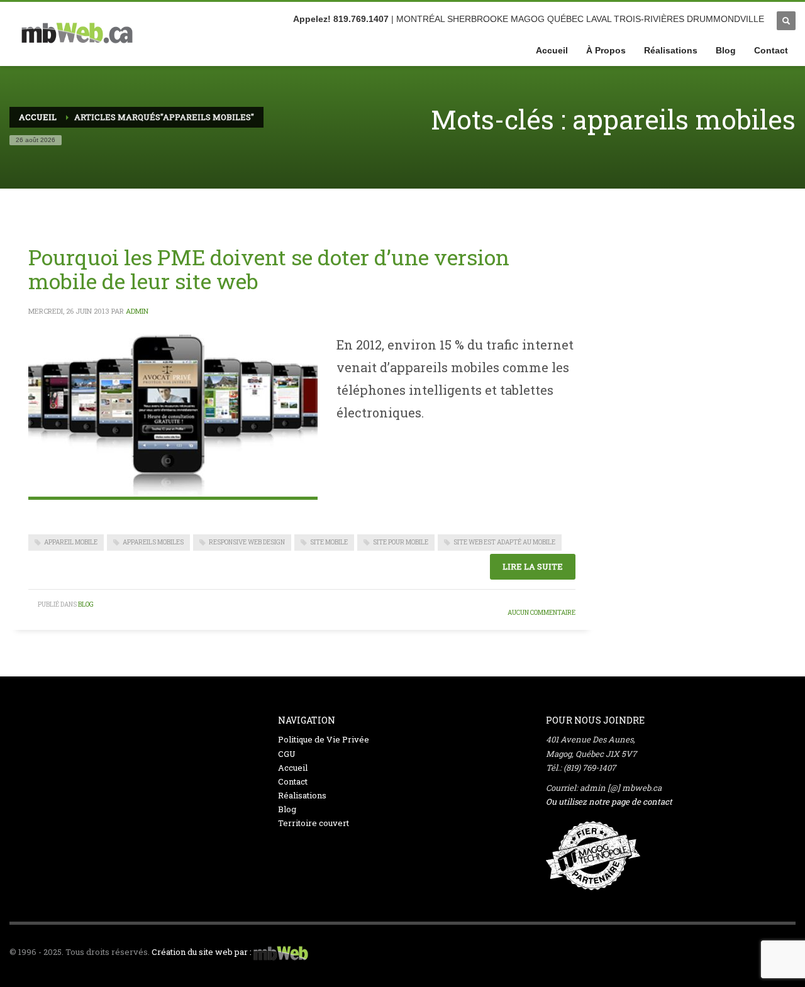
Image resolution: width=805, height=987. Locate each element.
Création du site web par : (202, 951)
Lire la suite (532, 566)
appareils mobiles (153, 542)
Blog (86, 604)
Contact (293, 781)
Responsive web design (247, 542)
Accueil (293, 767)
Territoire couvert (313, 823)
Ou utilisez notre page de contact (609, 801)
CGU (287, 753)
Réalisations (302, 795)
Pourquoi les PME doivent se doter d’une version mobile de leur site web (268, 269)
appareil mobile (70, 542)
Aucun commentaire (541, 613)
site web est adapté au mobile (504, 542)
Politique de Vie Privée (323, 739)
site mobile (329, 542)
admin (137, 311)
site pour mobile (400, 542)
